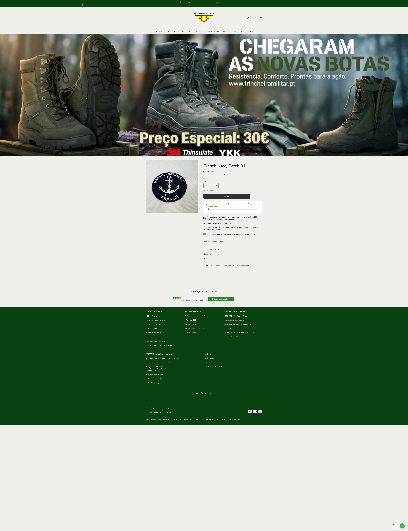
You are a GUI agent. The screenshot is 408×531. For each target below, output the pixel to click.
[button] (148, 17)
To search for (209, 359)
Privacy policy (177, 419)
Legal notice (223, 419)
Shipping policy (199, 419)
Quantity (206, 181)
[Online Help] (402, 525)
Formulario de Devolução (214, 366)
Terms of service (188, 419)
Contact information (212, 419)
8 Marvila (154, 387)
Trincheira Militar (156, 419)
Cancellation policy (234, 419)
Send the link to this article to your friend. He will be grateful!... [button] (228, 265)
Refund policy (167, 419)
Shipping (215, 175)
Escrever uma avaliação (221, 299)
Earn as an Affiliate (212, 362)
